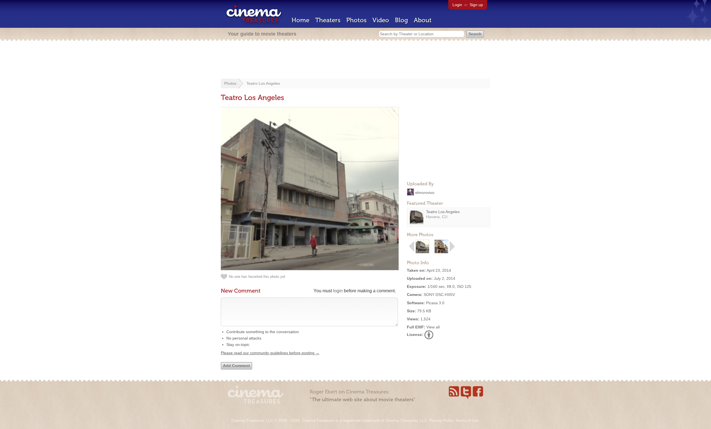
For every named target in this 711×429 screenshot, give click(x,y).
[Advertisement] (355, 60)
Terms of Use (467, 420)
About (423, 20)
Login (457, 5)
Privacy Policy (441, 420)
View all (433, 327)
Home (300, 20)
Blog (401, 20)
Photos (356, 20)
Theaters (328, 20)
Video (380, 20)
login (338, 290)
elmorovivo (424, 192)
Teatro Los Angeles (263, 83)
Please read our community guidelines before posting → (270, 353)
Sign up (476, 5)
